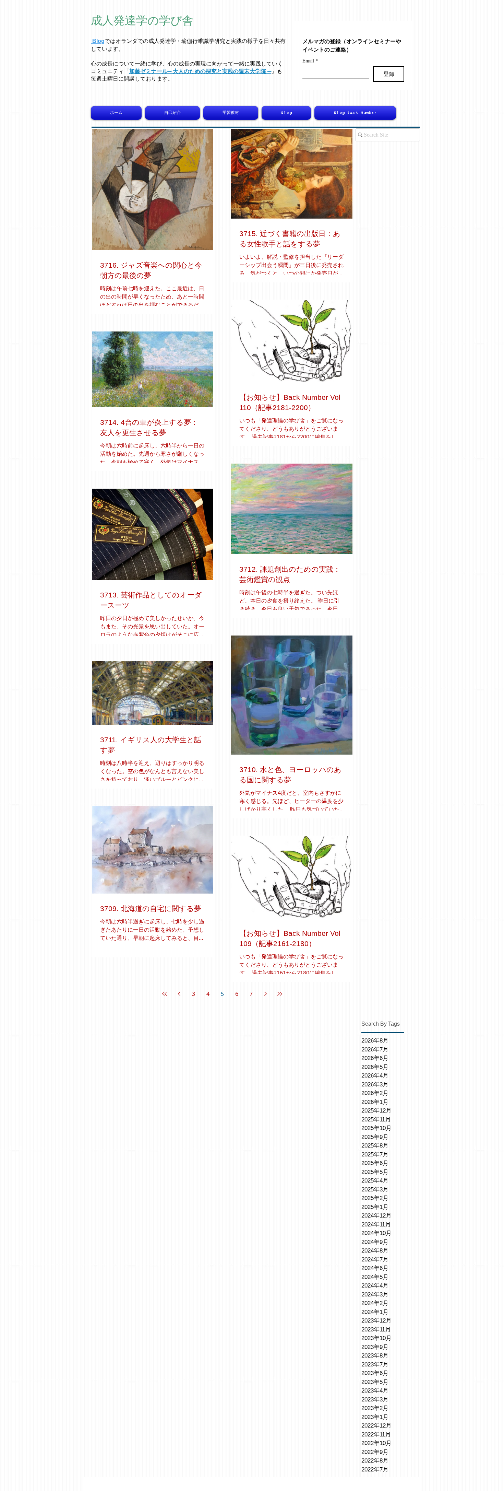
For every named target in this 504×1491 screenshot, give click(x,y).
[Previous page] (179, 994)
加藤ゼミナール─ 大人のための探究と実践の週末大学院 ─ (200, 71)
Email (310, 60)
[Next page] (265, 994)
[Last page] (280, 994)
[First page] (164, 994)
